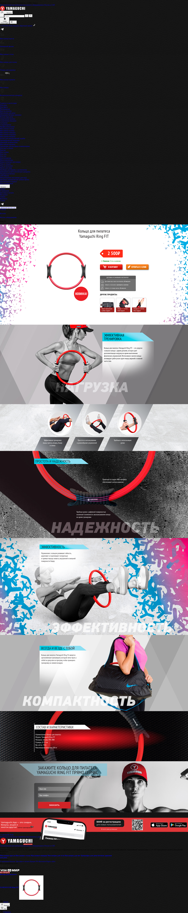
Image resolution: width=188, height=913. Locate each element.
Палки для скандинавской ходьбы (12, 138)
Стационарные (5, 125)
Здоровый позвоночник (9, 142)
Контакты (3, 199)
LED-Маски (4, 176)
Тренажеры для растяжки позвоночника (15, 146)
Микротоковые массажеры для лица (13, 178)
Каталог (3, 187)
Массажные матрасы (7, 136)
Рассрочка (4, 195)
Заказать (54, 805)
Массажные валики (7, 131)
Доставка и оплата (7, 193)
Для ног (3, 150)
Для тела (3, 154)
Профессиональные (7, 127)
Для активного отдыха (8, 181)
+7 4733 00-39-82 (6, 26)
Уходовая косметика (7, 174)
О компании (4, 191)
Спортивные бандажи (8, 121)
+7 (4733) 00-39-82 (7, 835)
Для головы (4, 152)
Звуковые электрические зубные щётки (14, 180)
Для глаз (3, 156)
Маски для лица (6, 168)
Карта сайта (50, 861)
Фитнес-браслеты (6, 117)
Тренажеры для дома (7, 113)
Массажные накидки (7, 132)
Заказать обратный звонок (23, 26)
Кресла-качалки (6, 111)
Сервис (2, 197)
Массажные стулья (7, 129)
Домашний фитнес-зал (8, 207)
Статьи (2, 201)
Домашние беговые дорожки (10, 115)
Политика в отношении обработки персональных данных (21, 837)
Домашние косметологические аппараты (15, 172)
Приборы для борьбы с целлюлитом (13, 170)
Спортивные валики (7, 119)
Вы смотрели (5, 872)
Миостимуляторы (6, 160)
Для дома (3, 105)
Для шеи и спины (6, 148)
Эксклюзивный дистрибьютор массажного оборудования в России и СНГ (27, 5)
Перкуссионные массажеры (10, 162)
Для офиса (4, 107)
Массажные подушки (8, 134)
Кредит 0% (34, 861)
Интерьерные (5, 109)
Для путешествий (6, 183)
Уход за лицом (5, 164)
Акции (2, 189)
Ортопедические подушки (10, 140)
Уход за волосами (6, 166)
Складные (4, 123)
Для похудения (5, 158)
